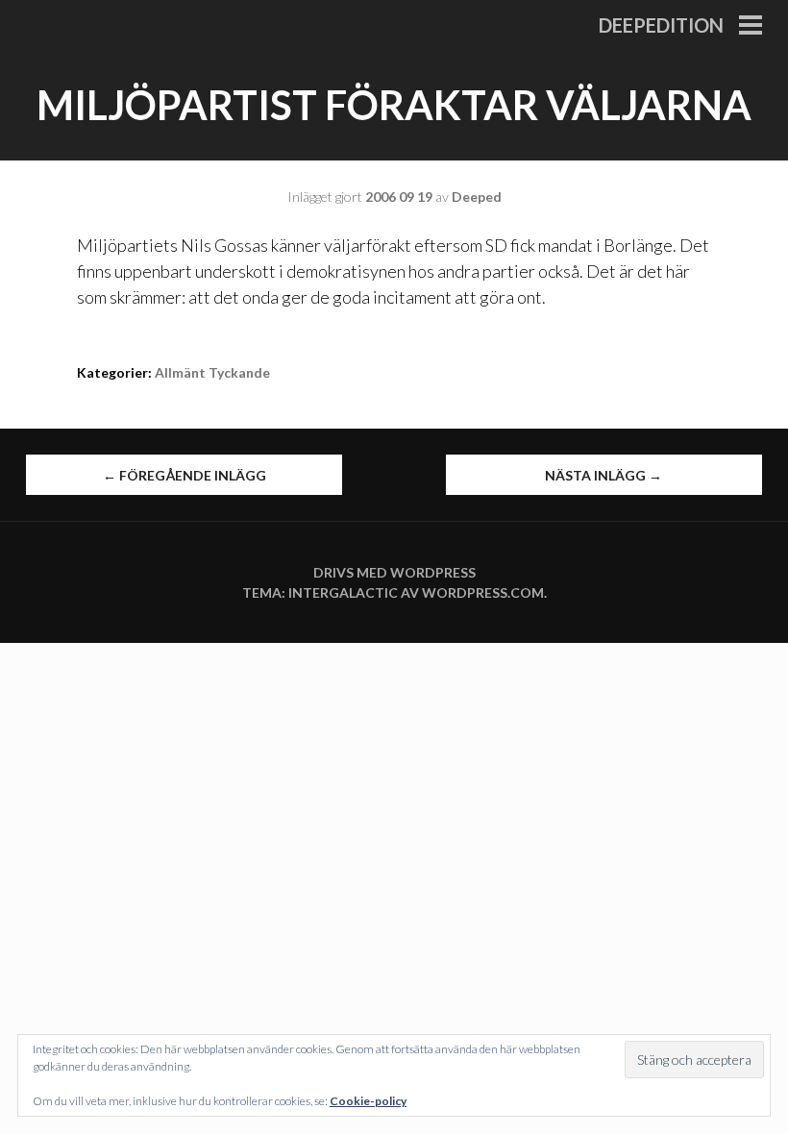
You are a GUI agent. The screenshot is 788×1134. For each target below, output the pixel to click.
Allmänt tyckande (212, 372)
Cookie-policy (368, 1101)
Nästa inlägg (603, 475)
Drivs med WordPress (394, 572)
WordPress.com (483, 592)
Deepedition (661, 25)
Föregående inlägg (184, 475)
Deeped (477, 196)
